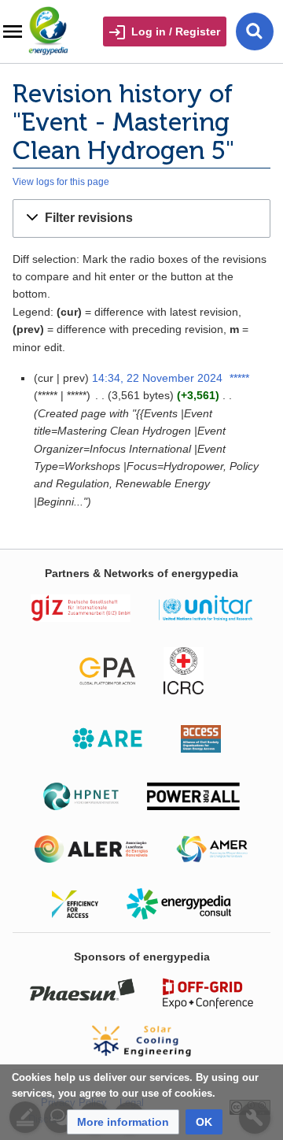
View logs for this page (61, 181)
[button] (141, 218)
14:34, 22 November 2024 (157, 378)
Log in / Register (175, 31)
